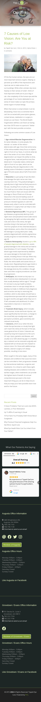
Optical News (31, 48)
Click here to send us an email (15, 529)
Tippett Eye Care (11, 48)
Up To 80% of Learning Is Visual (15, 412)
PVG (26, 695)
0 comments (8, 51)
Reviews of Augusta (11, 545)
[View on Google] (6, 473)
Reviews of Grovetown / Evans (16, 636)
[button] (2, 482)
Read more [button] (13, 486)
